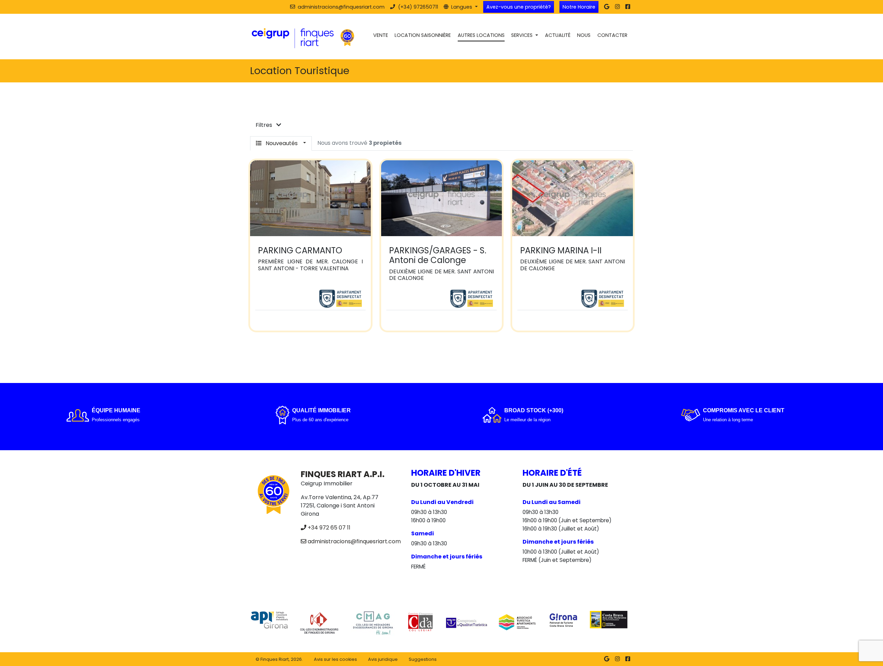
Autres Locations (481, 35)
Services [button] (522, 35)
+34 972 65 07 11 (329, 528)
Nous (584, 35)
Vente (380, 35)
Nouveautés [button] (281, 143)
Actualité (558, 35)
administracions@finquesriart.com (354, 541)
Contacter (612, 35)
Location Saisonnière (423, 35)
